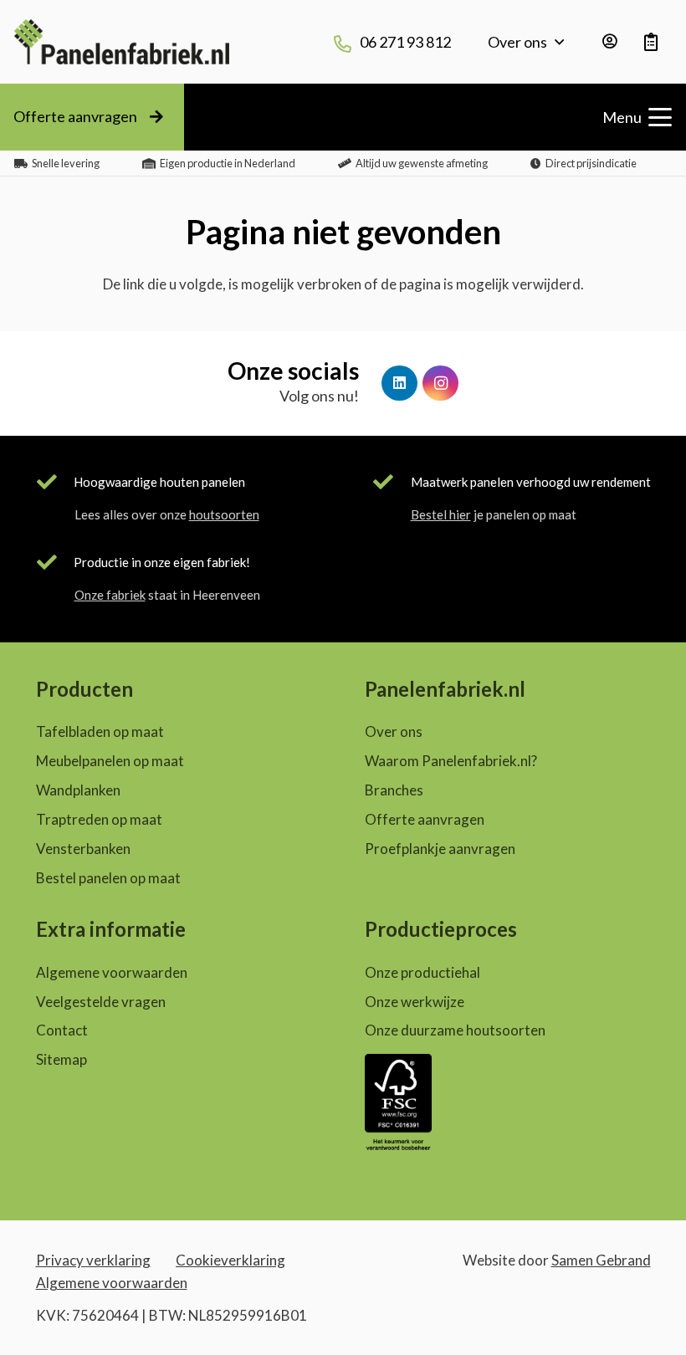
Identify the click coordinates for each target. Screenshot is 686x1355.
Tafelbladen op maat (100, 731)
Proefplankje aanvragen (440, 848)
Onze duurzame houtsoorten (455, 1030)
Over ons (393, 731)
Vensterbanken (83, 848)
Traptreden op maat (99, 819)
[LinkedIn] (399, 383)
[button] (559, 41)
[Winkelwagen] (652, 42)
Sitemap (61, 1059)
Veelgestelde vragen (101, 1001)
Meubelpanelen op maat (110, 761)
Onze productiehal (422, 972)
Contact (62, 1030)
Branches (394, 790)
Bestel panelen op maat (108, 878)
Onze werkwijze (414, 1001)
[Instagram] (440, 383)
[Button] (610, 41)
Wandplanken (78, 790)
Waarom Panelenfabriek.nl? (451, 761)
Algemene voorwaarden (111, 972)
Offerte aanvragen (424, 819)
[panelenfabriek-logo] (121, 41)
